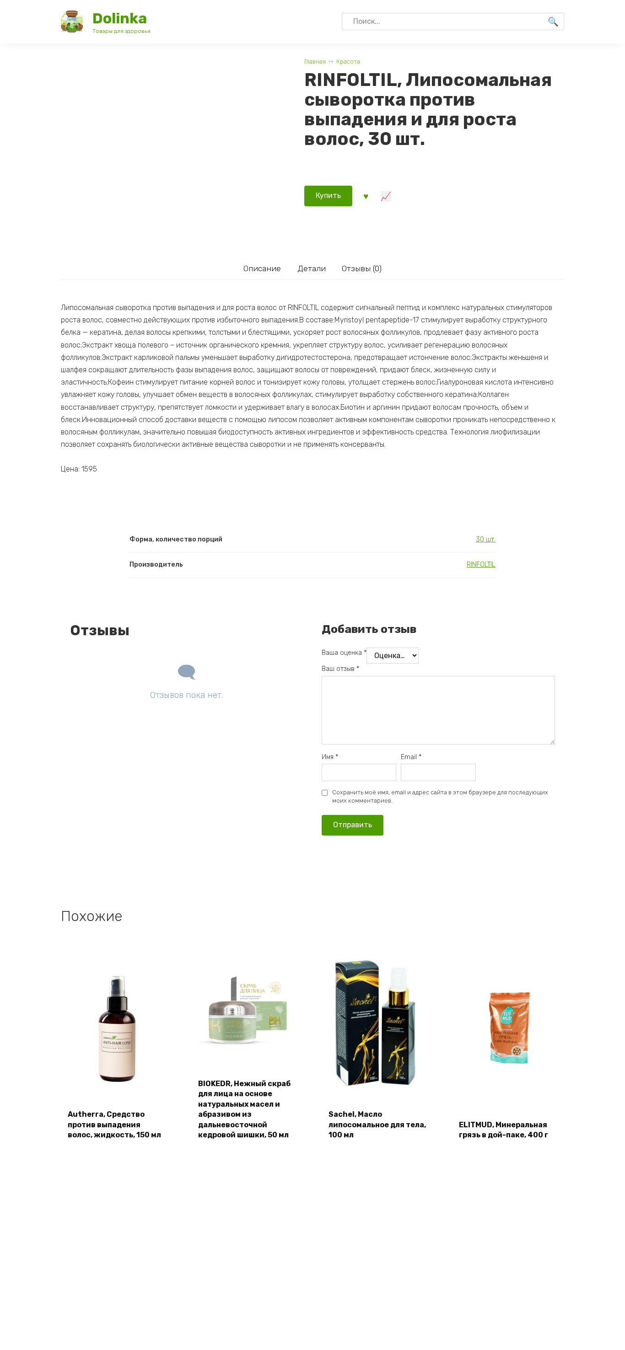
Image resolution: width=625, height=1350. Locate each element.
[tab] (262, 268)
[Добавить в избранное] (365, 195)
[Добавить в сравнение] (385, 195)
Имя (330, 757)
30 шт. (486, 539)
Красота (348, 61)
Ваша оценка (344, 653)
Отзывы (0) (362, 268)
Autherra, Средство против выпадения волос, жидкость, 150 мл (114, 1124)
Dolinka (119, 18)
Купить (328, 195)
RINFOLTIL (481, 564)
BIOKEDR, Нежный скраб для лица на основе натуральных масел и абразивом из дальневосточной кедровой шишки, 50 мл (244, 1109)
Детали (311, 268)
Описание (262, 268)
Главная (315, 61)
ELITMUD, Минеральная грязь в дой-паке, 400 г (503, 1129)
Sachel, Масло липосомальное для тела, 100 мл (377, 1124)
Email (411, 757)
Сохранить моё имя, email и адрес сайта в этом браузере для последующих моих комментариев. (440, 796)
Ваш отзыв (340, 669)
